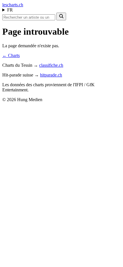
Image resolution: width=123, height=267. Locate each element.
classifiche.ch (51, 65)
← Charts (11, 55)
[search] (61, 16)
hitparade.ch (51, 74)
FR (10, 9)
